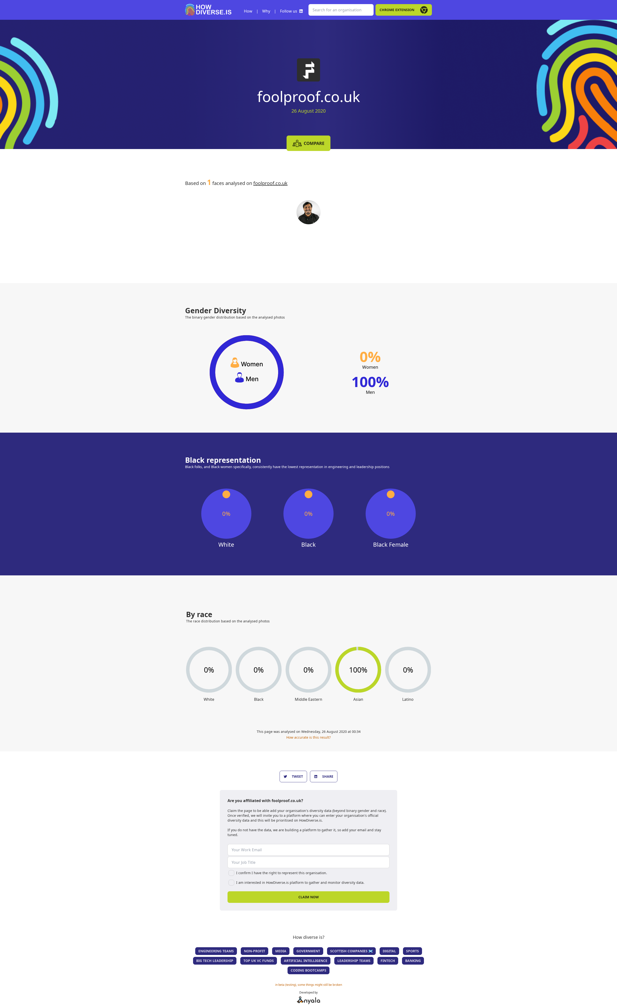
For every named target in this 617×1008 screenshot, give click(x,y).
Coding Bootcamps (308, 970)
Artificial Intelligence (305, 960)
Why (266, 11)
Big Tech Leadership (214, 960)
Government (308, 951)
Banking (413, 960)
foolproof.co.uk (270, 183)
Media (280, 951)
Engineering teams (216, 951)
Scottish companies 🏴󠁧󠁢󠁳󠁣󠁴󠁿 (351, 951)
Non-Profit (254, 951)
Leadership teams (353, 960)
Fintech (388, 960)
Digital (389, 951)
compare (314, 143)
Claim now (308, 897)
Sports (412, 951)
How (248, 11)
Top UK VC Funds (258, 960)
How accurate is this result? (308, 737)
